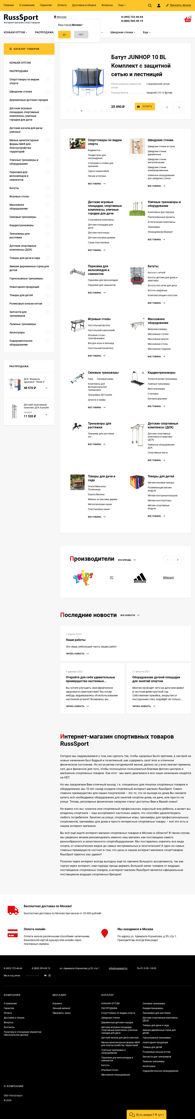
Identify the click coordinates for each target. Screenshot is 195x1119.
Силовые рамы (105, 379)
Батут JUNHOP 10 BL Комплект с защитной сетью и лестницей (141, 65)
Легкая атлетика (97, 176)
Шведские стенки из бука (161, 146)
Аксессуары (149, 1066)
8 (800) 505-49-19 (132, 20)
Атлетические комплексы (161, 222)
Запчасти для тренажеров (157, 1056)
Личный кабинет (61, 1008)
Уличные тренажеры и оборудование (164, 204)
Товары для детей (161, 476)
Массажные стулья (158, 334)
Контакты (9, 1027)
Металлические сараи (100, 504)
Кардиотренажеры (161, 372)
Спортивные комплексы (101, 219)
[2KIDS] (83, 577)
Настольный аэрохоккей (101, 330)
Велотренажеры (156, 388)
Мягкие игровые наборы (161, 482)
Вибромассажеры (157, 329)
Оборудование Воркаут (160, 232)
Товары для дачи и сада (156, 1025)
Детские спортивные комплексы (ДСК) (163, 425)
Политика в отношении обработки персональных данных (22, 1033)
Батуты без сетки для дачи (162, 285)
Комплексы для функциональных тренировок (97, 387)
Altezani (168, 577)
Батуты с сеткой (156, 272)
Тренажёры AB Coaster (100, 395)
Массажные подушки (159, 349)
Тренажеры (154, 227)
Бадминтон (94, 150)
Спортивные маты (158, 452)
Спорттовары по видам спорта (118, 1013)
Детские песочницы (98, 232)
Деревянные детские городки (117, 1022)
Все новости (128, 615)
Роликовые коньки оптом (156, 1052)
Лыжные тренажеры (154, 1061)
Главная (9, 5)
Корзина (57, 1003)
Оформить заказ (62, 1013)
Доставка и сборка (84, 5)
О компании (26, 5)
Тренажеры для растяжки (99, 425)
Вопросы (107, 5)
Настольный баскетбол (100, 348)
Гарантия (46, 5)
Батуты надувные (157, 290)
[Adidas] (140, 577)
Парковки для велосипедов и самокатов (98, 270)
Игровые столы (99, 319)
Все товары (95, 184)
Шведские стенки (160, 140)
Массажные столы (158, 344)
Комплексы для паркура (161, 212)
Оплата (62, 5)
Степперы (153, 393)
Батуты (153, 266)
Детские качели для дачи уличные (120, 1037)
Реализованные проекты (161, 217)
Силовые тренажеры (103, 372)
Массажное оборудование (158, 321)
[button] (68, 110)
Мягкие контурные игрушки (162, 495)
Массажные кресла (158, 339)
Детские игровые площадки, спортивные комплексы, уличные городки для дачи (105, 207)
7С (111, 577)
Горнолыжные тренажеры (157, 1037)
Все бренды (125, 560)
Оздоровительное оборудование (160, 1071)
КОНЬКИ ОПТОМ (110, 1003)
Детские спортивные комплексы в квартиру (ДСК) (160, 436)
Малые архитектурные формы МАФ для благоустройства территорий (120, 1044)
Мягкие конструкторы (159, 500)
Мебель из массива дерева (102, 499)
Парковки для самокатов (102, 285)
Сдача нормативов (98, 171)
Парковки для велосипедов (103, 280)
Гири (90, 379)
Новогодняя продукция (155, 1042)
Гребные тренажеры (159, 384)
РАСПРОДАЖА (109, 1008)
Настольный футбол (99, 325)
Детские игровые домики (101, 237)
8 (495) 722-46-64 (132, 16)
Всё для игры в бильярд (101, 343)
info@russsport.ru (118, 968)
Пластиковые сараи (99, 509)
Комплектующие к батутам (162, 295)
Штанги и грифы (97, 400)
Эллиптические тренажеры (162, 379)
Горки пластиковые (98, 242)
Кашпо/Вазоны (96, 494)
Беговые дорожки (157, 398)
